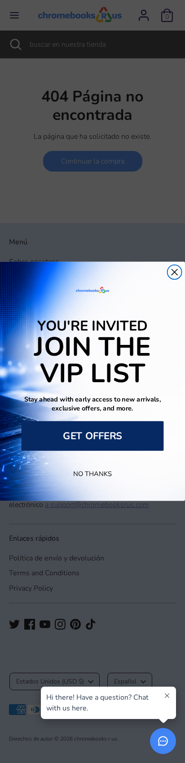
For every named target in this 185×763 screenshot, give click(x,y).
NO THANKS (92, 474)
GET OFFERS (92, 436)
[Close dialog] (174, 272)
